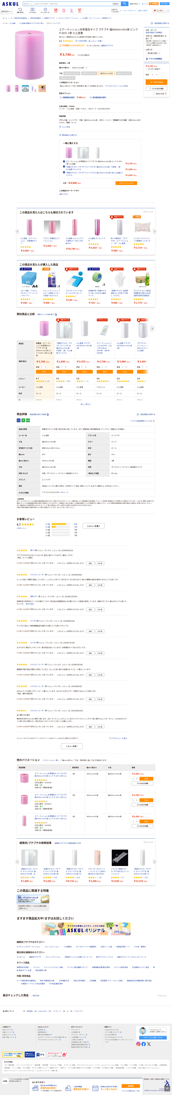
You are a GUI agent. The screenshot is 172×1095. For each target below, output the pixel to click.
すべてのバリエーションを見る (116, 86)
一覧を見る (35, 996)
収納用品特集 (119, 1068)
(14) (48, 381)
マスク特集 (96, 1068)
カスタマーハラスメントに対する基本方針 (51, 1037)
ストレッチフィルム (53, 957)
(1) (88, 381)
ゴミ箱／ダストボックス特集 (148, 1065)
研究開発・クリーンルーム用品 (112, 981)
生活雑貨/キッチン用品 (140, 967)
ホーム (5, 18)
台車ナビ (63, 1068)
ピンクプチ (56, 23)
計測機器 (93, 981)
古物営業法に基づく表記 (79, 1042)
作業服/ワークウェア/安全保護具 (33, 984)
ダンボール (21, 957)
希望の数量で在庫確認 (154, 32)
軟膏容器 (30, 1011)
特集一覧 (54, 1071)
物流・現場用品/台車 (47, 981)
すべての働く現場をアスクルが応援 (79, 1068)
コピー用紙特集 (9, 1065)
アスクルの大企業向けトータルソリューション (119, 1041)
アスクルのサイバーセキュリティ (48, 1040)
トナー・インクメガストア (24, 1065)
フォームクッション (51, 947)
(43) (100, 877)
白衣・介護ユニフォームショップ (148, 1068)
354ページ (64, 492)
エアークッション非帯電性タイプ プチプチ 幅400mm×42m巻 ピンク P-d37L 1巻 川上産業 (51, 796)
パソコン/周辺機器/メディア (77, 967)
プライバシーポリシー (78, 1035)
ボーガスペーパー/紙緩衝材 (86, 947)
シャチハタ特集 (131, 1068)
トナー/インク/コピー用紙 (53, 967)
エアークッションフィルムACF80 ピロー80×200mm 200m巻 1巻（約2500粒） (104, 348)
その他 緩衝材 (140, 947)
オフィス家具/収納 (121, 967)
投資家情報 (41, 1032)
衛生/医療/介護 (41, 970)
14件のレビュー (22, 528)
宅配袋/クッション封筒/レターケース (78, 957)
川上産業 (12, 23)
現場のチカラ (54, 1068)
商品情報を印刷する (161, 23)
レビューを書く (97, 41)
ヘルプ (146, 4)
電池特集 (45, 1065)
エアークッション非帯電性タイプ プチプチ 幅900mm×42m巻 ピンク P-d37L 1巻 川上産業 (51, 817)
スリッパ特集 (16, 1068)
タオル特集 (26, 1068)
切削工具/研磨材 (79, 981)
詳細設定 (115, 3)
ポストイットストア (10, 1071)
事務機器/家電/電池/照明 (101, 967)
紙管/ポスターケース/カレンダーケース (131, 957)
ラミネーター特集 (69, 1065)
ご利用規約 (74, 1032)
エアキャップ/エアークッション (68, 18)
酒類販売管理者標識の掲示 (79, 1045)
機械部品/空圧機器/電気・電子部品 (139, 981)
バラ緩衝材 (68, 947)
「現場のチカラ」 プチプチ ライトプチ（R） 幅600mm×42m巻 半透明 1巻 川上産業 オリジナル (64, 348)
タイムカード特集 (56, 1065)
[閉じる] (142, 1078)
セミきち (33, 621)
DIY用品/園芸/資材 (56, 984)
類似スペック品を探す (46, 314)
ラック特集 (133, 1065)
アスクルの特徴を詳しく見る (131, 1091)
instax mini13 (42, 1011)
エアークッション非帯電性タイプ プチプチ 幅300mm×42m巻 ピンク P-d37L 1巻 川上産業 (51, 775)
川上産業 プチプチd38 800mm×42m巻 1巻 (84, 345)
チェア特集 (124, 1065)
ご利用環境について (77, 1037)
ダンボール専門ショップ (39, 1068)
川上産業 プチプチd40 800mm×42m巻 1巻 (124, 345)
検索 (124, 3)
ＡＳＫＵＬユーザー (37, 575)
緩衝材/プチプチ (49, 18)
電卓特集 (37, 1065)
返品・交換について (8, 1037)
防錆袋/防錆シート (123, 947)
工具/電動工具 (64, 981)
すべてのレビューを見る (118, 738)
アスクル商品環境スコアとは (141, 421)
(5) (122, 877)
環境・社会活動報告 (44, 1035)
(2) (128, 381)
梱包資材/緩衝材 (36, 18)
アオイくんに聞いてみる (153, 1038)
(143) (55, 877)
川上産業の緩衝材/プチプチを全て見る (31, 23)
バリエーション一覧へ (51, 760)
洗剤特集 (7, 1068)
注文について (6, 1030)
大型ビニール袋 (106, 947)
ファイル (36, 967)
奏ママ (32, 550)
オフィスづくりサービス (27, 1071)
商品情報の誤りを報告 (38, 414)
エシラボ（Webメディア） (112, 1037)
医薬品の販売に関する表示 (79, 1047)
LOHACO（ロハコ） (110, 1030)
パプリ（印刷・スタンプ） (112, 1032)
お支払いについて (8, 1035)
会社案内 (40, 1030)
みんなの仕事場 (109, 1035)
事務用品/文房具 (23, 967)
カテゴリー (5, 11)
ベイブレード (57, 1011)
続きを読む (30, 604)
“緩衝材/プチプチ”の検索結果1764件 (67, 843)
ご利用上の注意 (76, 1040)
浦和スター (34, 596)
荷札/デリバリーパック (104, 957)
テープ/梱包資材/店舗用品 (19, 18)
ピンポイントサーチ (43, 1071)
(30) (149, 381)
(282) (68, 381)
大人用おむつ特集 (107, 1068)
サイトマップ (75, 1030)
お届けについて (7, 1032)
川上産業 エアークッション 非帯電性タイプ (96, 18)
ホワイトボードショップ (85, 1065)
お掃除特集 (163, 1065)
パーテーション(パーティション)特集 (106, 1065)
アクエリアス (78, 1011)
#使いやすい (63, 194)
